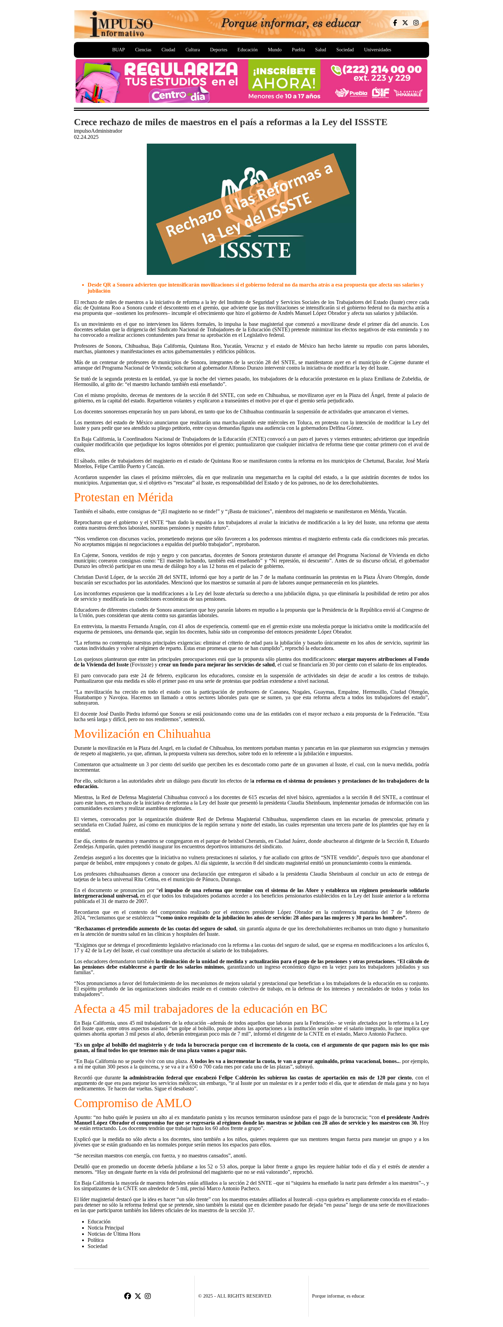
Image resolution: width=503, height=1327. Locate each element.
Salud (320, 49)
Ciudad (168, 49)
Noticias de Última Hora (114, 1234)
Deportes (218, 49)
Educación (247, 49)
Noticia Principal (106, 1228)
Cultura (192, 49)
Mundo (275, 49)
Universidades (377, 49)
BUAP (118, 49)
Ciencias (143, 49)
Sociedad (345, 49)
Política (96, 1240)
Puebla (298, 49)
